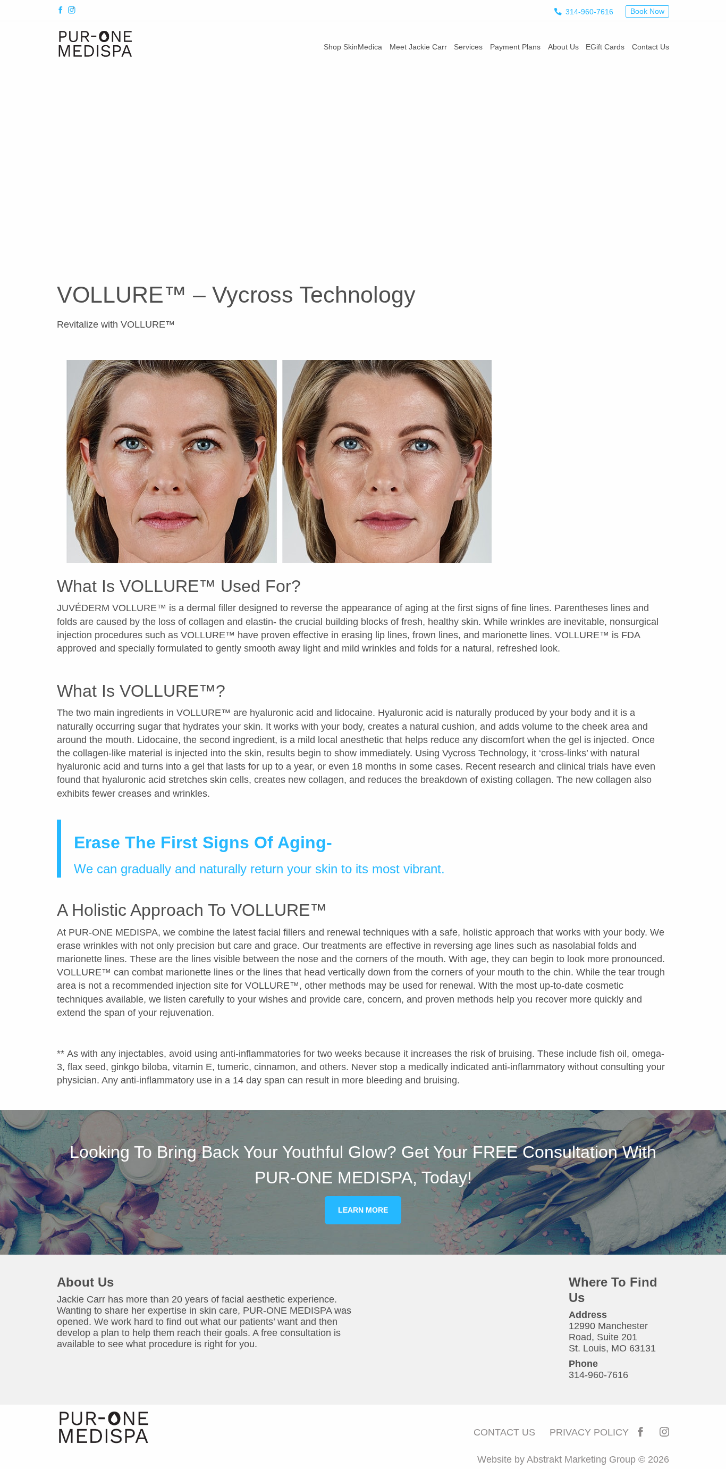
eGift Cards (605, 47)
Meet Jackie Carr (418, 47)
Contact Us (650, 47)
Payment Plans (515, 47)
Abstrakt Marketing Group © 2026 (598, 1459)
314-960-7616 (589, 12)
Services (468, 47)
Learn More (363, 1210)
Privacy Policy (589, 1432)
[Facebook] (62, 11)
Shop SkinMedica (353, 47)
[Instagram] (73, 11)
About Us (563, 47)
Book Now (647, 11)
